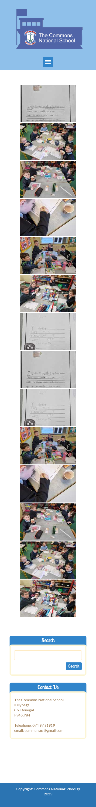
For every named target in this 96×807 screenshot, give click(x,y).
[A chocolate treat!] (48, 103)
